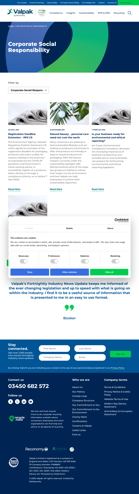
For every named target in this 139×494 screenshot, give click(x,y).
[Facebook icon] (10, 401)
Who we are (81, 379)
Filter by (13, 82)
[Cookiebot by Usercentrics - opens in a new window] (117, 220)
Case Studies (52, 3)
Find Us (76, 434)
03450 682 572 (28, 386)
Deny (29, 272)
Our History (78, 391)
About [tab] (110, 228)
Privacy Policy (117, 368)
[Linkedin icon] (24, 401)
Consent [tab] (29, 228)
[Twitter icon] (17, 401)
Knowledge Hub (88, 3)
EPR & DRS (104, 13)
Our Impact (22, 3)
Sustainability (86, 13)
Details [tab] (69, 228)
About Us (77, 387)
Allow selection (69, 272)
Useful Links (79, 430)
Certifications (79, 421)
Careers (101, 3)
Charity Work (79, 417)
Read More (14, 189)
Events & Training (37, 3)
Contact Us (112, 3)
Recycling (119, 13)
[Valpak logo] (26, 12)
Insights (71, 13)
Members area (125, 3)
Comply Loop (79, 396)
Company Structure (83, 400)
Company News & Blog (69, 3)
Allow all (109, 272)
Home (10, 26)
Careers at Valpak (82, 425)
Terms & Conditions (115, 387)
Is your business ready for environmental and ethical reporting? (108, 137)
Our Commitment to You (86, 405)
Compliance (56, 13)
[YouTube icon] (30, 401)
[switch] (54, 261)
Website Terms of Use (116, 399)
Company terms (115, 379)
